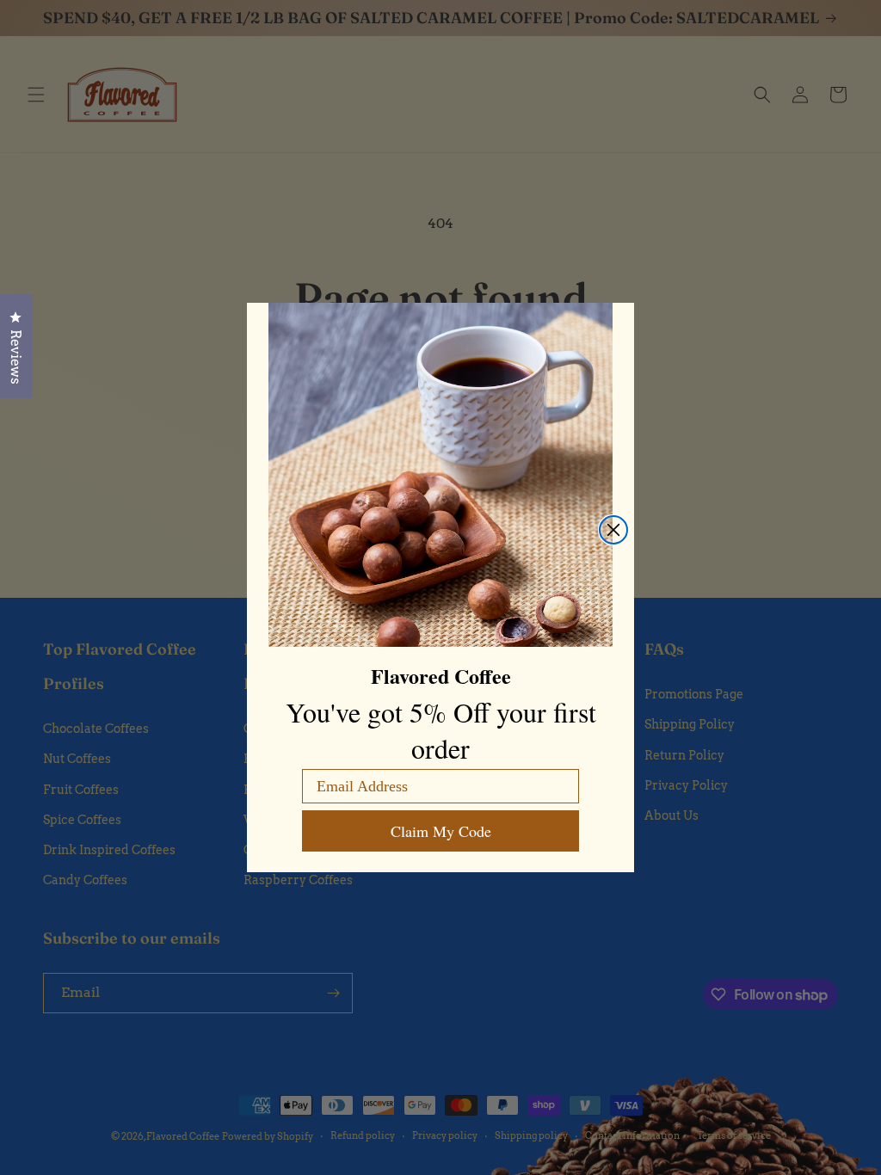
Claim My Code (441, 831)
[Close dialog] (613, 530)
